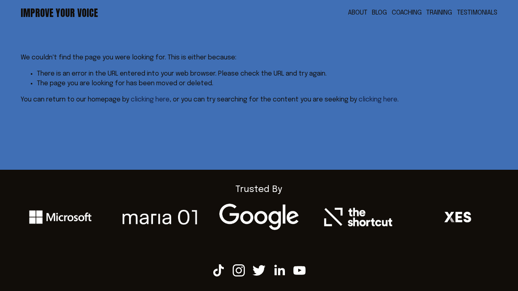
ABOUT (357, 12)
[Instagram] (238, 270)
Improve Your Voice (59, 13)
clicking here (150, 99)
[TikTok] (218, 270)
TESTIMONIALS (477, 12)
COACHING (407, 12)
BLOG (379, 12)
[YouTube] (299, 270)
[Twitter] (259, 270)
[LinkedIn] (279, 270)
